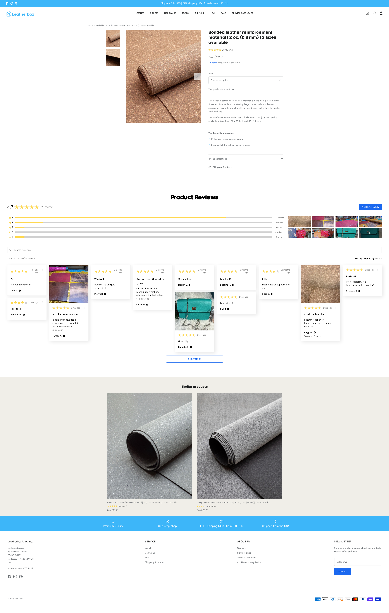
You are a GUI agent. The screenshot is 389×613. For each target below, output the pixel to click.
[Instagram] (194, 324)
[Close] (224, 279)
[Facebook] (190, 324)
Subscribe (194, 315)
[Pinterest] (199, 324)
